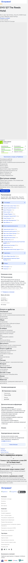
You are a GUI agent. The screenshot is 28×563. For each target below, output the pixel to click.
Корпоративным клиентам (7, 540)
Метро (6, 263)
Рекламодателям (5, 544)
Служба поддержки (6, 513)
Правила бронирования (7, 522)
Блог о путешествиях (6, 515)
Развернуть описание (8, 292)
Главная (3, 449)
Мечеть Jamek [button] (6, 212)
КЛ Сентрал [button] (6, 266)
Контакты (3, 501)
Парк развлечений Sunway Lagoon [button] (11, 249)
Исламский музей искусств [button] (9, 231)
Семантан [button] (5, 268)
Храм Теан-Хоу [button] (7, 239)
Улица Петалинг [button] (7, 218)
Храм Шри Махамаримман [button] (9, 220)
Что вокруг (7, 202)
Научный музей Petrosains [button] (9, 208)
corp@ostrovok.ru (6, 441)
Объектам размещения (6, 535)
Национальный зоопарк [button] (9, 245)
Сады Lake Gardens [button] (8, 235)
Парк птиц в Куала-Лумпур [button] (9, 233)
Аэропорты (7, 253)
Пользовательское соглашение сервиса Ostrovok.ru (11, 525)
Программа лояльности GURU (8, 528)
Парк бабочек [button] (6, 222)
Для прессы (4, 505)
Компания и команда (6, 499)
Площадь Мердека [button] (7, 214)
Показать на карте (5, 18)
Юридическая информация (7, 520)
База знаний (4, 511)
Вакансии (3, 503)
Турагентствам (4, 537)
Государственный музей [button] (9, 237)
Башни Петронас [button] (7, 210)
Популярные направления (7, 517)
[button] (13, 30)
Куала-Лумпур (4, 452)
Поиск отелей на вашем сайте (8, 542)
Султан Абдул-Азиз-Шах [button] (9, 256)
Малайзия (3, 450)
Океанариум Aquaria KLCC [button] (9, 216)
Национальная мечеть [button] (8, 229)
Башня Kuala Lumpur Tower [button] (9, 205)
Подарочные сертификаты (7, 530)
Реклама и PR (4, 546)
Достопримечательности (11, 226)
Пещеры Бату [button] (6, 247)
